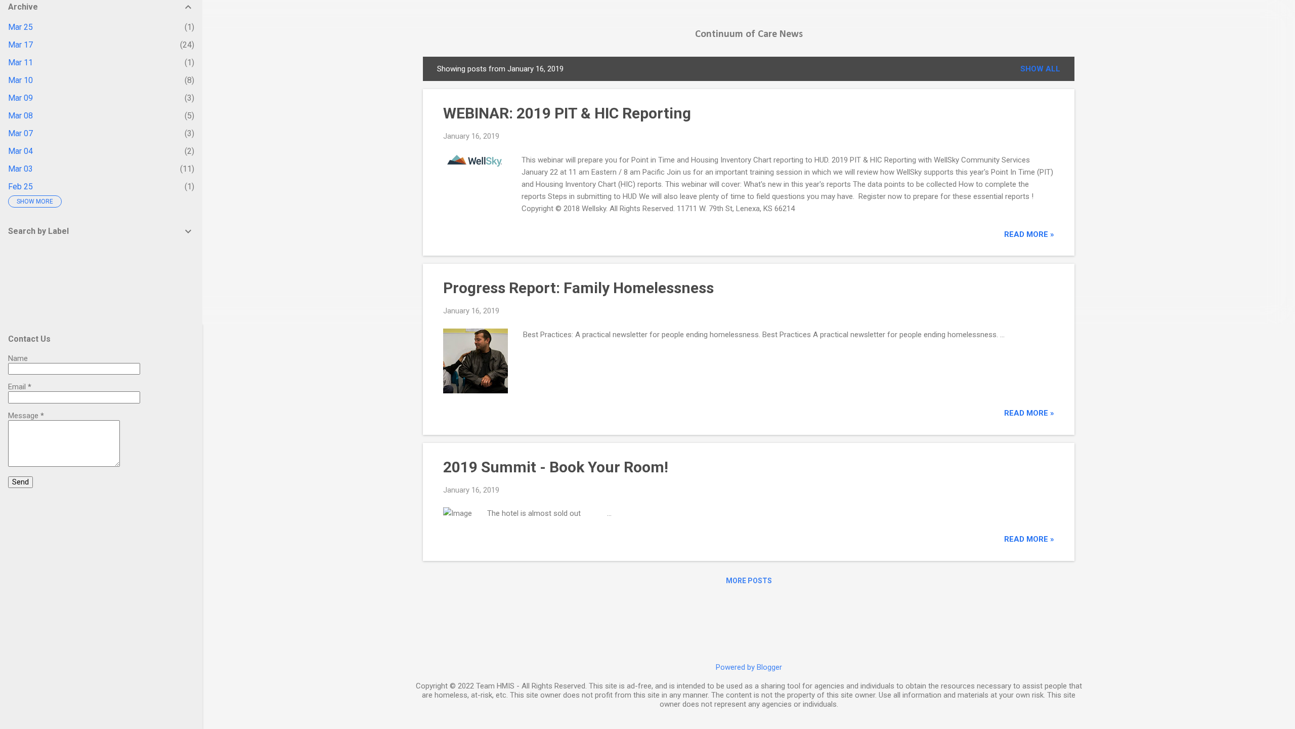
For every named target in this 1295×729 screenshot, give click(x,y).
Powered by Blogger (749, 667)
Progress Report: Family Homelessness (578, 288)
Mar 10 (20, 80)
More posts (749, 581)
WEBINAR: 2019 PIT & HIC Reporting (567, 113)
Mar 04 (20, 151)
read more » (1029, 234)
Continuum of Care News (749, 34)
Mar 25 (20, 27)
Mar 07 (20, 133)
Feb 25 (20, 186)
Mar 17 (20, 45)
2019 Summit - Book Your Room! (555, 467)
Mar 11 (20, 62)
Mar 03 (20, 169)
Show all (1040, 68)
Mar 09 (20, 98)
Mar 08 (20, 115)
